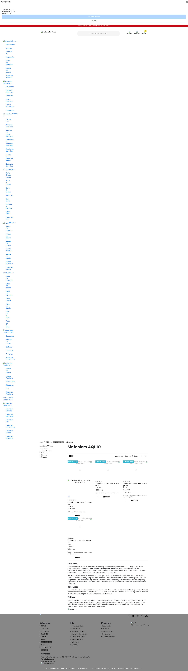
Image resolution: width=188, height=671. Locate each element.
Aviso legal (75, 642)
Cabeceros (7, 336)
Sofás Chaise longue (7, 175)
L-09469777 (71, 506)
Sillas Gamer (7, 300)
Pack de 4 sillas (7, 324)
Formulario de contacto (48, 661)
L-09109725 (71, 546)
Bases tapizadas (7, 100)
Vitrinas (7, 48)
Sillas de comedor (7, 278)
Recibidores (7, 382)
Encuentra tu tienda (78, 626)
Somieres (7, 96)
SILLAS (43, 639)
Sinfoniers (7, 347)
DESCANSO (45, 628)
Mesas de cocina (7, 236)
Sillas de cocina (7, 286)
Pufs (7, 389)
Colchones (7, 87)
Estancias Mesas (7, 268)
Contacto (74, 644)
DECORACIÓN (46, 647)
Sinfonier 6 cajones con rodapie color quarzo (107, 493)
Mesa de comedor (7, 63)
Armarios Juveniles (7, 126)
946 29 (69, 504)
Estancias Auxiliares (7, 393)
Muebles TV (7, 53)
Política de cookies (77, 639)
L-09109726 (126, 489)
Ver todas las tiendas (47, 659)
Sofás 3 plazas (7, 190)
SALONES (44, 634)
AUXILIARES (45, 644)
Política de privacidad (78, 636)
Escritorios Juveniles (7, 150)
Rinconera (7, 195)
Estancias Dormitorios (7, 358)
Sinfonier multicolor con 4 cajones (80, 502)
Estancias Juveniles (7, 165)
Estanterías (7, 57)
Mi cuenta (105, 628)
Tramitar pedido (94, 17)
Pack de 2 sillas (7, 314)
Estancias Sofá (7, 218)
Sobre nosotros (76, 628)
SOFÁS (43, 626)
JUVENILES (45, 631)
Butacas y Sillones (7, 206)
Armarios (7, 354)
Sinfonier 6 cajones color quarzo (107, 483)
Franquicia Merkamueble (79, 634)
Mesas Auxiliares (7, 263)
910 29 (97, 485)
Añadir (79, 515)
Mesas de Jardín (7, 256)
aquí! (109, 25)
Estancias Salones (7, 76)
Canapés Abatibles (7, 91)
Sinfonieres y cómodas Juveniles (7, 143)
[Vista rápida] (80, 497)
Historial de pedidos (108, 636)
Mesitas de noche (7, 341)
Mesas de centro (7, 70)
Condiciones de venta (78, 631)
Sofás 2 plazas (7, 182)
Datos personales (107, 631)
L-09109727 (98, 487)
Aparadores (7, 45)
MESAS (43, 636)
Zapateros (7, 385)
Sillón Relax (7, 213)
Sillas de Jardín (7, 306)
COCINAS (44, 650)
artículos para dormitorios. (104, 594)
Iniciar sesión (106, 626)
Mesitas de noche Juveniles (7, 133)
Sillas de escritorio (7, 293)
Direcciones (106, 634)
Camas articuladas (7, 106)
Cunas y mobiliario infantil (7, 157)
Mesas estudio (7, 250)
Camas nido (7, 120)
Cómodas (7, 350)
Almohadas (7, 110)
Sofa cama (7, 200)
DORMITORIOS (46, 446)
